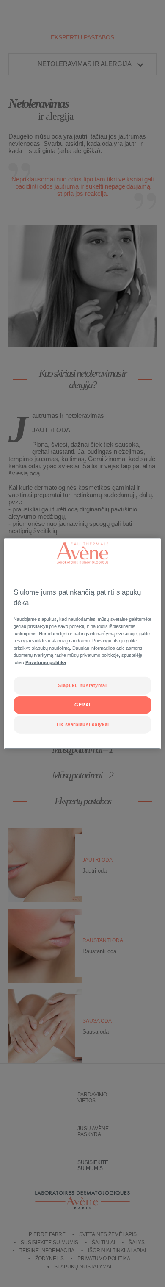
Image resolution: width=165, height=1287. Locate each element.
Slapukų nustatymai (82, 685)
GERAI (82, 704)
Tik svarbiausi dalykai (82, 724)
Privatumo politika (45, 662)
